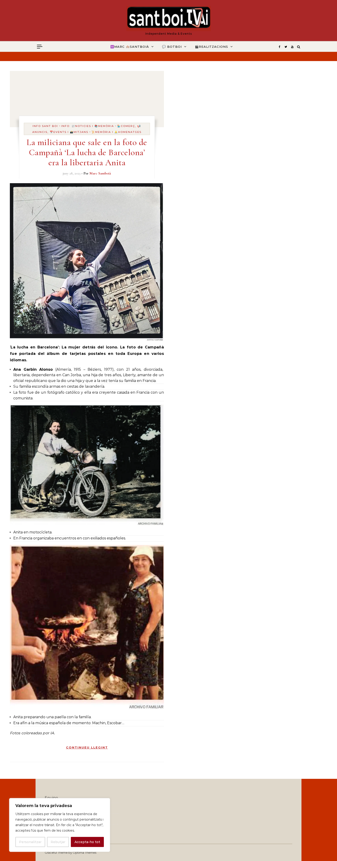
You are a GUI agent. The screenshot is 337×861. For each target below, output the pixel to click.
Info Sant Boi (45, 126)
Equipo (51, 798)
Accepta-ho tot (87, 842)
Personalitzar (30, 842)
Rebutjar (58, 842)
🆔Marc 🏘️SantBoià (129, 46)
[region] (59, 825)
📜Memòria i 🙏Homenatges (116, 132)
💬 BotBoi (172, 46)
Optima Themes (84, 852)
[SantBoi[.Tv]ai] (168, 18)
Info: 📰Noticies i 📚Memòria (87, 126)
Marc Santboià (100, 173)
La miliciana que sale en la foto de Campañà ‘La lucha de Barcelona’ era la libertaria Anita (87, 152)
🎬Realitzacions (211, 46)
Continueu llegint (87, 747)
